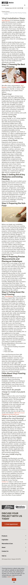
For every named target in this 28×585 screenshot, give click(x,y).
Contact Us (5, 551)
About (3, 547)
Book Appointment (12, 524)
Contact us (5, 482)
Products (4, 536)
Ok (14, 579)
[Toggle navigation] (24, 5)
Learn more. (11, 577)
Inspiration (5, 539)
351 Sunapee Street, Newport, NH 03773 (11, 559)
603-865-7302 (5, 5)
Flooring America (6, 11)
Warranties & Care (7, 543)
